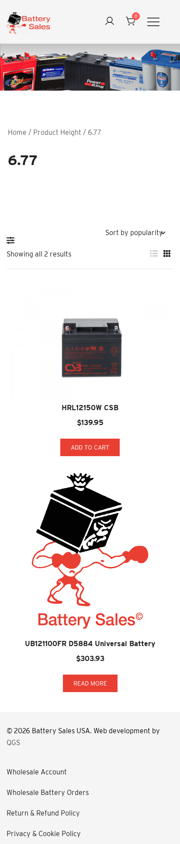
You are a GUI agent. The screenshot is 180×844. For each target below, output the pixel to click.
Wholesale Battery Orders (48, 792)
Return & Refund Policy (43, 813)
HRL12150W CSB (90, 408)
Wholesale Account (37, 772)
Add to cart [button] (90, 447)
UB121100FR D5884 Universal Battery (90, 644)
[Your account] (109, 22)
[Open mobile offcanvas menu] (153, 22)
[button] (13, 240)
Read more (90, 683)
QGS (13, 742)
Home (17, 132)
